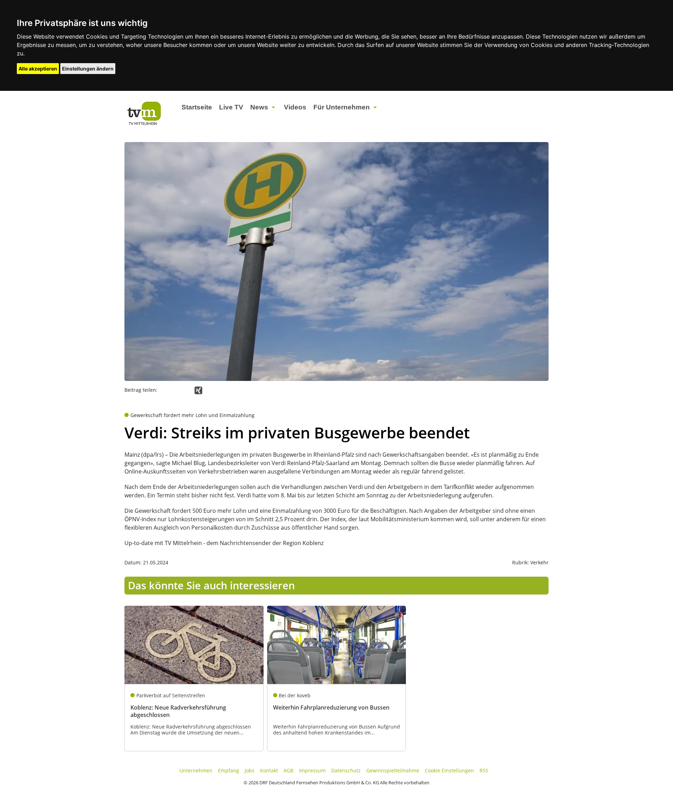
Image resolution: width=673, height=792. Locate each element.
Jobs (249, 770)
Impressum (312, 770)
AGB (288, 770)
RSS (484, 770)
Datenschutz (346, 770)
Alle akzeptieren (38, 69)
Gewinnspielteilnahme (392, 770)
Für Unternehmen (341, 107)
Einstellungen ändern (88, 69)
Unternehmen (195, 770)
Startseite (197, 107)
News (259, 107)
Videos (295, 107)
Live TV (231, 107)
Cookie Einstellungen (449, 770)
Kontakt (269, 770)
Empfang (228, 770)
